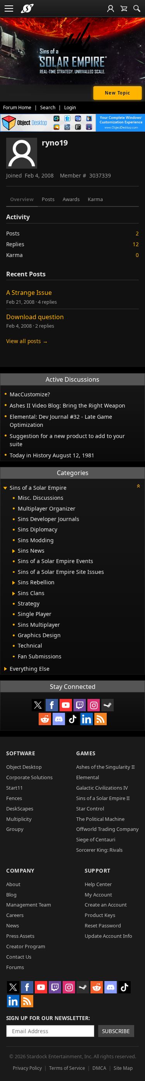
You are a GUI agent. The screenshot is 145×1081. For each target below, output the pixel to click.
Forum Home (17, 107)
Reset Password (103, 925)
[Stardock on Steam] (107, 705)
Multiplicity (19, 818)
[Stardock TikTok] (73, 719)
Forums (15, 967)
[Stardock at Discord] (59, 719)
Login (70, 107)
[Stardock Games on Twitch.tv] (80, 705)
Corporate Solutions (29, 777)
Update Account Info (108, 935)
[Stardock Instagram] (94, 705)
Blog (11, 894)
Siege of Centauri (95, 839)
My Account (98, 894)
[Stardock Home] (27, 8)
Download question (35, 317)
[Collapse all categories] (138, 486)
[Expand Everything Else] (5, 669)
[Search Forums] (137, 8)
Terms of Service (67, 1068)
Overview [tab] (22, 199)
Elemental (87, 777)
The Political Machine (100, 818)
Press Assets (20, 935)
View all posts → (27, 341)
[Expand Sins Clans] (13, 593)
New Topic (117, 93)
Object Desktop (24, 766)
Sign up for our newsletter (47, 1018)
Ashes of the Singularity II (105, 766)
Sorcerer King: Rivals (99, 849)
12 (136, 244)
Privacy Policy (27, 1068)
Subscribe (116, 1031)
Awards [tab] (71, 199)
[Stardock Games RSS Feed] (100, 719)
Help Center (98, 884)
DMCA (99, 1068)
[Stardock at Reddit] (45, 719)
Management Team (28, 904)
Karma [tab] (95, 199)
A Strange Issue (29, 292)
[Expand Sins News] (13, 551)
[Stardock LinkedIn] (87, 719)
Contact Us (18, 956)
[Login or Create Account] (110, 8)
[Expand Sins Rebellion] (13, 583)
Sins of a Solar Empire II (103, 798)
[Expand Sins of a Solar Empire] (5, 488)
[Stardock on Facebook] (52, 705)
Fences (14, 798)
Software (20, 753)
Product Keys (100, 915)
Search (47, 107)
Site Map (123, 1068)
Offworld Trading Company (107, 829)
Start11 (14, 787)
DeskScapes (19, 808)
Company (20, 870)
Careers (15, 915)
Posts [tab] (48, 199)
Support (98, 870)
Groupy (15, 829)
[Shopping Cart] (124, 8)
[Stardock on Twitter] (38, 705)
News (12, 925)
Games (86, 753)
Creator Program (25, 946)
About (13, 884)
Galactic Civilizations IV (102, 787)
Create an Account (106, 904)
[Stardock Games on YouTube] (66, 705)
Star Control (90, 808)
